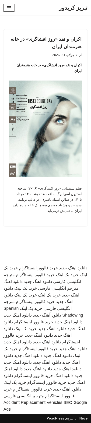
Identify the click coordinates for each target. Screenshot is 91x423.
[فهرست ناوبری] (9, 8)
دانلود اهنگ (13, 281)
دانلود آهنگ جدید (47, 315)
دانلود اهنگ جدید (73, 268)
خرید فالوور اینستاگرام (38, 268)
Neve (83, 418)
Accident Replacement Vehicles (33, 402)
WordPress (55, 418)
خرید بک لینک (67, 274)
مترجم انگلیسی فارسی (58, 288)
